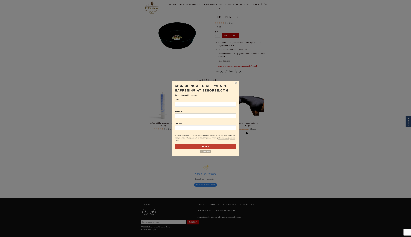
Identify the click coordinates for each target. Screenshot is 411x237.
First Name (179, 111)
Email (177, 99)
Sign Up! (205, 146)
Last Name (179, 123)
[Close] (236, 83)
